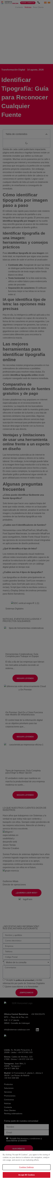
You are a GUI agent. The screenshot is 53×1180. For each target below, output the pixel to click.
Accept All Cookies (26, 1175)
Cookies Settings (26, 1167)
